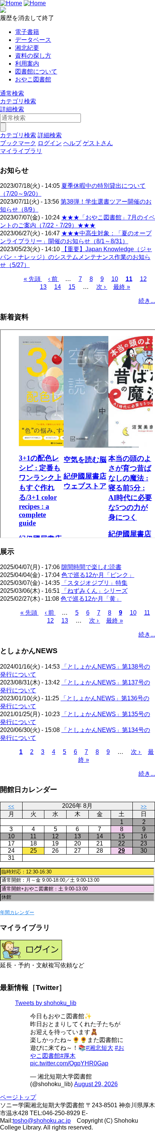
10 (114, 279)
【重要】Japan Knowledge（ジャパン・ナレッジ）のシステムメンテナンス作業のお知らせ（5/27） (76, 257)
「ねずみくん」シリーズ (94, 591)
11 (129, 279)
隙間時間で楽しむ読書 (91, 567)
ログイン (50, 143)
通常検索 (12, 93)
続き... (146, 301)
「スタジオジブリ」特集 (94, 583)
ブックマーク (18, 143)
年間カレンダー (17, 912)
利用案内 (27, 63)
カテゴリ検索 (18, 101)
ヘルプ (72, 143)
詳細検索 (12, 109)
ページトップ (18, 1097)
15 (71, 287)
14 (57, 287)
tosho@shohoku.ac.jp (42, 1120)
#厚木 (68, 1056)
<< (11, 806)
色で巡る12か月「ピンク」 (97, 575)
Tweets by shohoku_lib (45, 1003)
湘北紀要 (27, 48)
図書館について (36, 71)
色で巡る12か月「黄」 (91, 598)
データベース (33, 40)
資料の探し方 (33, 55)
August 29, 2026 (96, 1084)
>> (144, 806)
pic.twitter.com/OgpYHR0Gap (69, 1063)
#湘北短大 (99, 1048)
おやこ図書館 (33, 79)
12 (143, 279)
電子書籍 (27, 32)
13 (43, 287)
